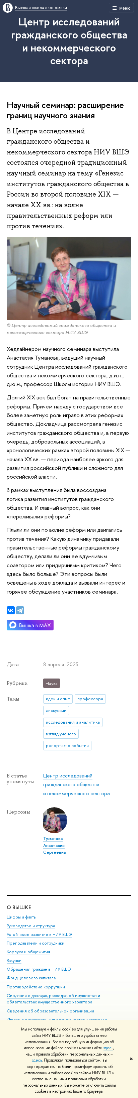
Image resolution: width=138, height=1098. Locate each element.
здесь (108, 1048)
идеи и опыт (58, 699)
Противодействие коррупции (36, 987)
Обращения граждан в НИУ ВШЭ (39, 969)
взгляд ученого (61, 734)
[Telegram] (20, 610)
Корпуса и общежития (28, 952)
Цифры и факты (22, 917)
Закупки (14, 960)
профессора (90, 699)
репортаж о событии (67, 745)
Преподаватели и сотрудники (35, 943)
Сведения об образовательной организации (50, 1011)
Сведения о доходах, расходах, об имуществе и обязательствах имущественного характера (53, 999)
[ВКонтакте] (11, 610)
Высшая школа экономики (41, 7)
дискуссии (56, 710)
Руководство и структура (31, 926)
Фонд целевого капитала (31, 978)
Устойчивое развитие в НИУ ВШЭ (39, 934)
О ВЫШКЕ (19, 907)
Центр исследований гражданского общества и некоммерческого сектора (69, 41)
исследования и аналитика (73, 722)
